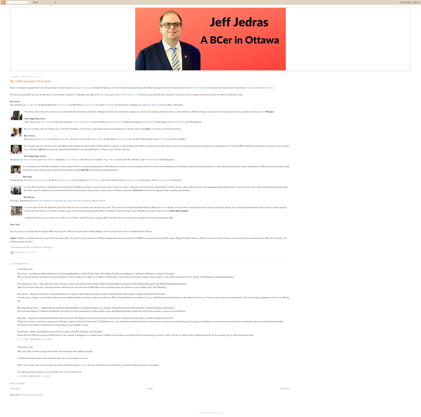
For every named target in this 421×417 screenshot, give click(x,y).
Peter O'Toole (90, 104)
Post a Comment (17, 383)
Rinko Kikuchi (48, 159)
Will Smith (110, 104)
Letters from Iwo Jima (62, 200)
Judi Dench (65, 138)
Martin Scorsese (65, 180)
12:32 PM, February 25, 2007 (34, 339)
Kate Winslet (163, 138)
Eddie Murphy (147, 121)
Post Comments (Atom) (32, 394)
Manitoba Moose (266, 87)
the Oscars (85, 87)
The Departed (46, 200)
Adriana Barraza (31, 159)
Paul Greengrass (163, 180)
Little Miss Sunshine (82, 200)
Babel (36, 200)
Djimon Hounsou (115, 121)
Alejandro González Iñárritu (36, 180)
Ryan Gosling (63, 104)
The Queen (101, 200)
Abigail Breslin (110, 159)
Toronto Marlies (199, 87)
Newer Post (15, 388)
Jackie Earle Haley (81, 121)
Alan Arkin (46, 121)
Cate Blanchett (73, 159)
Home (150, 388)
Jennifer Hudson (152, 159)
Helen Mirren (97, 138)
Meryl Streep (123, 138)
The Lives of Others (70, 217)
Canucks (250, 87)
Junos (102, 94)
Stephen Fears (131, 180)
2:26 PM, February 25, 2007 (34, 376)
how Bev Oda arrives (128, 94)
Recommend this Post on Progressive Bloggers (32, 247)
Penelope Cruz (43, 138)
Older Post (285, 388)
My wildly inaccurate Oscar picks (30, 81)
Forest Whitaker (153, 104)
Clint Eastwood (95, 180)
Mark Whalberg (179, 121)
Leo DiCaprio (32, 104)
